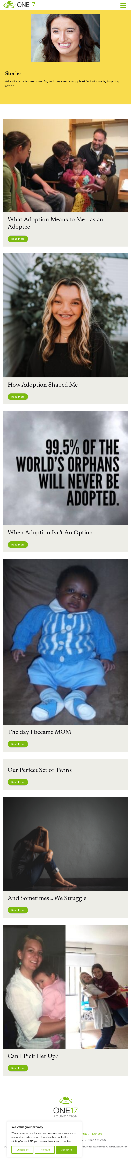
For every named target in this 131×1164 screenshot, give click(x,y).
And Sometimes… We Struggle (47, 899)
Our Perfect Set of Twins (40, 770)
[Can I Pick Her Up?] (65, 986)
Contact (83, 1134)
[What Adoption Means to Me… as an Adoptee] (65, 165)
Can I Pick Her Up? (33, 1057)
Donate (97, 1134)
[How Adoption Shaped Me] (65, 315)
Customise (22, 1149)
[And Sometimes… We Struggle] (65, 843)
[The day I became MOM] (65, 641)
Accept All (66, 1149)
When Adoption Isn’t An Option (50, 533)
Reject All (45, 1149)
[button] (18, 238)
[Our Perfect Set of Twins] (65, 760)
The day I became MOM (39, 732)
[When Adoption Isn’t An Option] (65, 468)
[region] (44, 1139)
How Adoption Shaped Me (43, 385)
